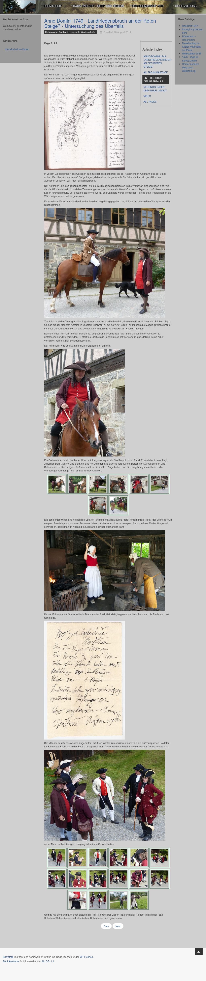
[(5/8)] (139, 484)
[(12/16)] (159, 879)
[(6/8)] (159, 484)
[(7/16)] (57, 879)
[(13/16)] (77, 900)
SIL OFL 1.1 (47, 961)
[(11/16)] (139, 879)
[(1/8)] (57, 484)
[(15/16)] (118, 900)
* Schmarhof (52, 6)
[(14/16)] (98, 900)
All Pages (150, 101)
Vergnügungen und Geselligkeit (155, 88)
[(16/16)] (139, 900)
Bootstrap (8, 956)
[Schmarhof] (19, 5)
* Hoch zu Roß (185, 6)
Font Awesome (11, 961)
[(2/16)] (77, 858)
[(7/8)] (98, 505)
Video (147, 96)
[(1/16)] (57, 858)
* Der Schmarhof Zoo (147, 6)
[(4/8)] (118, 484)
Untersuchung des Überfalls (153, 79)
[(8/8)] (118, 505)
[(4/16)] (118, 858)
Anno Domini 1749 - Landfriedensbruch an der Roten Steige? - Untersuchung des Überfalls (100, 23)
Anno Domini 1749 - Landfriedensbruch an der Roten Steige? (156, 61)
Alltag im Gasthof (155, 72)
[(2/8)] (77, 484)
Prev (106, 926)
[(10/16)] (118, 879)
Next (118, 926)
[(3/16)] (98, 858)
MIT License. (87, 956)
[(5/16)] (139, 858)
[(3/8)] (98, 484)
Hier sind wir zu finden (17, 49)
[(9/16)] (98, 879)
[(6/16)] (159, 858)
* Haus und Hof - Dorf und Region (97, 6)
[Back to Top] (199, 951)
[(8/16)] (77, 879)
